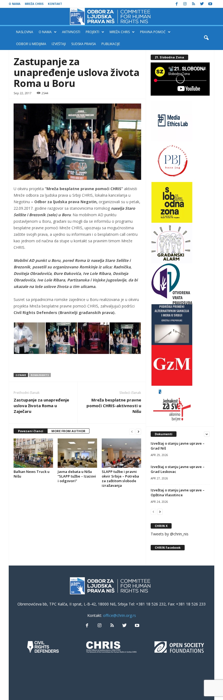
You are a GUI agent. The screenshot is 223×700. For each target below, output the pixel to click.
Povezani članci (30, 431)
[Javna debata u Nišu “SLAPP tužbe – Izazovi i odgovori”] (77, 453)
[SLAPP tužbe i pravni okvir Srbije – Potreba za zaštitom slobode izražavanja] (121, 453)
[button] (206, 38)
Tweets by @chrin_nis (169, 533)
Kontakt (55, 4)
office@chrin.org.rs (119, 615)
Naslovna (24, 32)
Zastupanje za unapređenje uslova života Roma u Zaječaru (41, 405)
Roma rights (40, 375)
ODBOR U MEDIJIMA (31, 44)
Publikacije (110, 44)
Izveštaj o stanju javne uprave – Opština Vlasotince (178, 492)
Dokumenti (163, 434)
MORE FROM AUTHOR (68, 431)
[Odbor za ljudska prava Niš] (111, 16)
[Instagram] (185, 4)
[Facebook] (176, 4)
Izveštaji (59, 44)
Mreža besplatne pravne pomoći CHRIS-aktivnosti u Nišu (113, 405)
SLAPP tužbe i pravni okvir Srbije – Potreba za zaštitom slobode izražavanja (120, 478)
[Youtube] (210, 4)
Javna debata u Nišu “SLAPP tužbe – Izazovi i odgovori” (77, 476)
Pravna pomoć (153, 32)
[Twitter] (202, 4)
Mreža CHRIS (34, 4)
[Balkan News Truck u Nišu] (33, 453)
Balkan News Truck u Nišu (31, 474)
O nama (14, 4)
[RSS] (193, 4)
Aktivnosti (71, 32)
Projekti (92, 32)
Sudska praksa (83, 44)
